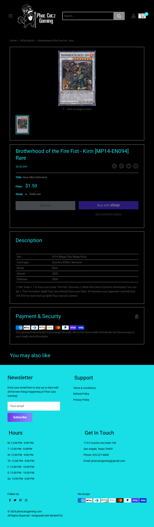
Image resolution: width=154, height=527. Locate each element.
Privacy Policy (81, 399)
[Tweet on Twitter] (128, 166)
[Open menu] (11, 15)
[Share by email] (135, 166)
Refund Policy (81, 393)
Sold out (45, 205)
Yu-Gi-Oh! (21, 166)
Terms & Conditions (84, 387)
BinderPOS (56, 515)
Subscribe (20, 417)
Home (13, 40)
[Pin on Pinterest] (121, 166)
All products (27, 40)
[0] (142, 15)
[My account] (133, 16)
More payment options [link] (108, 214)
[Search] (119, 16)
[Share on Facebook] (114, 166)
